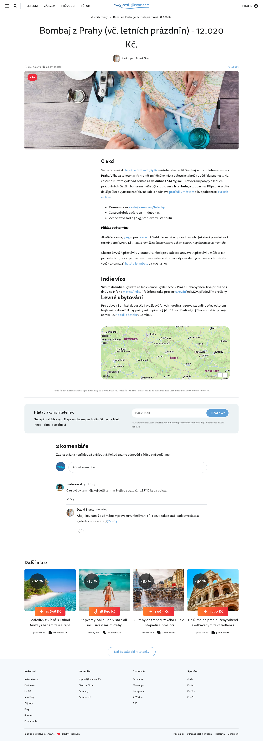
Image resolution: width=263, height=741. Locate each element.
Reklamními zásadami (198, 390)
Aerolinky (29, 697)
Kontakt (191, 685)
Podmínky (178, 734)
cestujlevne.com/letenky (147, 207)
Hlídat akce (217, 413)
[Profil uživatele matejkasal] (60, 487)
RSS (135, 703)
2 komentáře (54, 66)
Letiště (27, 691)
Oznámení (233, 734)
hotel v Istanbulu (136, 263)
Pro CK (190, 697)
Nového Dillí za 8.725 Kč (141, 170)
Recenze (28, 715)
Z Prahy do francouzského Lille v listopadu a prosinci (159, 622)
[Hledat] (16, 6)
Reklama (220, 734)
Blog (26, 709)
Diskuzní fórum (86, 685)
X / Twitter (138, 697)
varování (180, 291)
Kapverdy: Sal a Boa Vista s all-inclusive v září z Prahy (104, 622)
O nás (190, 679)
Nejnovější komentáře (90, 679)
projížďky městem (181, 192)
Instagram (138, 691)
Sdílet (235, 66)
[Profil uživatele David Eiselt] (70, 513)
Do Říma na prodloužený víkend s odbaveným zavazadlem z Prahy (213, 625)
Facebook (138, 679)
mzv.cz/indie (131, 291)
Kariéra (191, 691)
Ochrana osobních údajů (199, 734)
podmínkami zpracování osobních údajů (184, 422)
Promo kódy (30, 721)
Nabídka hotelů (126, 315)
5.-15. (127, 237)
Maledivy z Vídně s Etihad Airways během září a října (50, 622)
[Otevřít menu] (8, 6)
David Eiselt (143, 58)
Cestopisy (84, 691)
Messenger (138, 685)
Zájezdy (28, 703)
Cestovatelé (85, 697)
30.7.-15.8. (113, 521)
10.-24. (144, 237)
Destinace (29, 685)
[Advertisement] (62, 189)
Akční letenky (99, 17)
